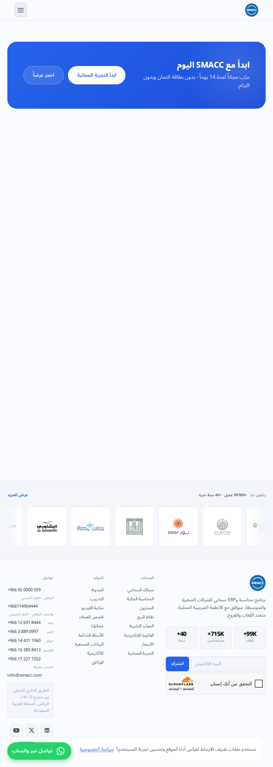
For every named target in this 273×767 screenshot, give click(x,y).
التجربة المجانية (141, 653)
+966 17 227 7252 (30, 662)
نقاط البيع (145, 617)
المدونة (97, 590)
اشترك (177, 663)
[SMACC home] (251, 10)
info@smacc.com (24, 675)
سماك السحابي (141, 590)
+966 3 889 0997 (30, 632)
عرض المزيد (17, 495)
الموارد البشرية (142, 626)
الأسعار (147, 644)
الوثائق (98, 662)
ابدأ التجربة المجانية (96, 75)
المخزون (147, 608)
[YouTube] (16, 730)
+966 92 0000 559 (30, 593)
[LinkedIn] (47, 730)
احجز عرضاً (43, 75)
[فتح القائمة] (21, 10)
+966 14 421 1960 (30, 641)
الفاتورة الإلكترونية (139, 635)
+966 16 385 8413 (30, 650)
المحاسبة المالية (140, 599)
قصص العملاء (91, 617)
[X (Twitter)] (31, 730)
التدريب (97, 599)
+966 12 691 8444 (30, 623)
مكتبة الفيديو (93, 608)
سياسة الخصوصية (97, 749)
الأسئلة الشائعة (91, 635)
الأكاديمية (95, 653)
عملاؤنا (97, 626)
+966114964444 (30, 610)
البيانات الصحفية (89, 644)
